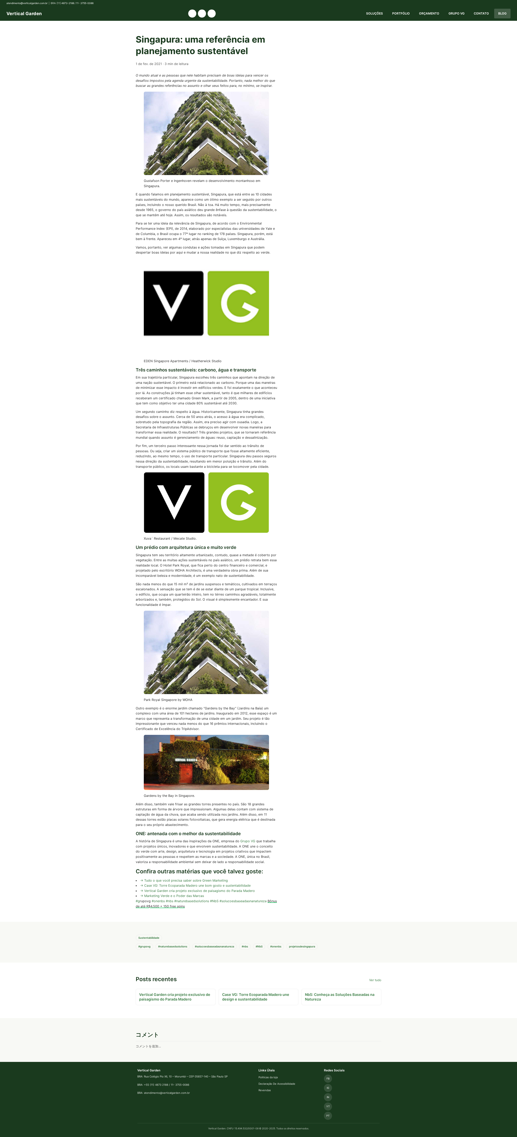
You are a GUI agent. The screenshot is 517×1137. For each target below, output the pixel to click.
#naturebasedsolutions (172, 946)
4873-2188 (67, 3)
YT (328, 1106)
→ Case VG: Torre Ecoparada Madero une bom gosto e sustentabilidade (195, 885)
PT (328, 1115)
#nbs (169, 901)
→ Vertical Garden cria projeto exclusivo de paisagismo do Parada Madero (197, 891)
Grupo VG (247, 841)
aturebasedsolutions (193, 901)
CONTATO (481, 13)
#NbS (214, 901)
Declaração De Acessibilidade (276, 1083)
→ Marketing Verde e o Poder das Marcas (172, 896)
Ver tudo (375, 980)
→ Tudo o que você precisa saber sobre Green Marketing (184, 880)
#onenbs (275, 946)
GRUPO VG (456, 13)
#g (138, 901)
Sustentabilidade (148, 937)
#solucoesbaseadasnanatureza (243, 901)
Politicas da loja (268, 1077)
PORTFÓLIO (401, 13)
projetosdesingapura (302, 946)
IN (328, 1097)
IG (328, 1087)
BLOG (502, 13)
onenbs (159, 901)
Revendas (264, 1090)
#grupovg (144, 946)
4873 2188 (161, 1084)
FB (328, 1078)
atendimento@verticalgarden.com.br (26, 3)
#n (176, 901)
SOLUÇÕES (374, 13)
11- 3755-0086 (85, 3)
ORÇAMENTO (429, 13)
